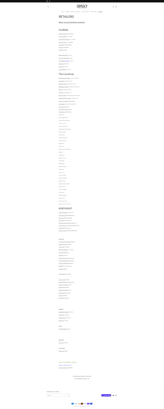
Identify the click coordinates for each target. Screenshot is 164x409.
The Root (61, 255)
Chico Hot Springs (63, 252)
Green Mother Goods (63, 109)
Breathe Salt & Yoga (63, 55)
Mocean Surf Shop (63, 230)
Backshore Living (63, 84)
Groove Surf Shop (62, 42)
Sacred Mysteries (62, 274)
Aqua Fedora (62, 81)
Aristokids (61, 63)
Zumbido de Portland (64, 312)
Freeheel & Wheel (62, 282)
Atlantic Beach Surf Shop (64, 78)
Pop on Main (61, 220)
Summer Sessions (62, 225)
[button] (48, 6)
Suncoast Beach (62, 69)
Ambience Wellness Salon (64, 258)
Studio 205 (61, 47)
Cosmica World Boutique (64, 260)
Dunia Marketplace (63, 329)
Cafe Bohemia (62, 112)
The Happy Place (62, 106)
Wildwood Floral (62, 287)
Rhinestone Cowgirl (63, 244)
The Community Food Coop (64, 241)
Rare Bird (61, 266)
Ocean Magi (62, 61)
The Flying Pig (62, 279)
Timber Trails (61, 247)
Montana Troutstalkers (64, 284)
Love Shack (61, 50)
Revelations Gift (62, 218)
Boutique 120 (61, 351)
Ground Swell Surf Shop (64, 39)
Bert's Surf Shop (62, 95)
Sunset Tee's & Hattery (63, 101)
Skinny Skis (61, 342)
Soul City (61, 295)
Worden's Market (62, 293)
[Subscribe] (68, 395)
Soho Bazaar (61, 44)
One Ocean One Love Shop (64, 223)
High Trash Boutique (63, 249)
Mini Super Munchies (63, 367)
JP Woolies (61, 269)
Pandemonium (62, 228)
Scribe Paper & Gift (63, 215)
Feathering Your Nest (63, 290)
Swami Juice (62, 66)
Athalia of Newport (63, 212)
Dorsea (60, 89)
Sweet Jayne (62, 315)
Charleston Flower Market (65, 98)
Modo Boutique (62, 317)
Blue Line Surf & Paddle (64, 58)
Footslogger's (62, 104)
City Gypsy (61, 92)
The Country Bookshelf (63, 263)
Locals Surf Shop (62, 36)
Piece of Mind (62, 298)
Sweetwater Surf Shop (64, 86)
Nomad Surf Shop (62, 33)
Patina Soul (61, 320)
